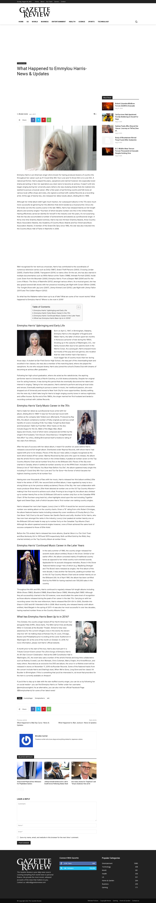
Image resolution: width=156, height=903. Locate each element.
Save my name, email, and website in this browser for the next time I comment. (49, 837)
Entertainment (22, 63)
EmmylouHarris (40, 698)
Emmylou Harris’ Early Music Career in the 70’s (52, 313)
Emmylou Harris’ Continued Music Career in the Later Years (57, 316)
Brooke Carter (23, 114)
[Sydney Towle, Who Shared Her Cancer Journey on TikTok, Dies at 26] (107, 129)
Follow (92, 868)
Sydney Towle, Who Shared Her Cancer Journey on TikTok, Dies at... (127, 128)
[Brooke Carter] (26, 740)
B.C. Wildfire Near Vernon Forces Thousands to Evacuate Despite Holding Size (126, 151)
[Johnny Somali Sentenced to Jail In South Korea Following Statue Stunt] (56, 770)
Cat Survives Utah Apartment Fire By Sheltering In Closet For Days (126, 117)
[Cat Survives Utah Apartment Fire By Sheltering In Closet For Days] (107, 117)
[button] (136, 21)
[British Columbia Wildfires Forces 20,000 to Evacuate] (107, 106)
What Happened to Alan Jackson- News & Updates (77, 723)
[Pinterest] (43, 120)
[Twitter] (38, 120)
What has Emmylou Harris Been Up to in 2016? (52, 318)
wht (48, 698)
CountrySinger (28, 698)
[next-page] (22, 789)
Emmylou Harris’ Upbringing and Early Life (50, 310)
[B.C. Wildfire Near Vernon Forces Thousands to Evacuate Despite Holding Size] (107, 151)
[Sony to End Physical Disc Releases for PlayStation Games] (29, 770)
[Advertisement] (78, 42)
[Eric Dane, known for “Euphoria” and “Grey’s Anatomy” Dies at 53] (84, 770)
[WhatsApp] (49, 120)
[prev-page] (18, 789)
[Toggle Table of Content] (77, 307)
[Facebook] (33, 120)
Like (93, 863)
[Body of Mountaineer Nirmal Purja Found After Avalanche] (107, 141)
